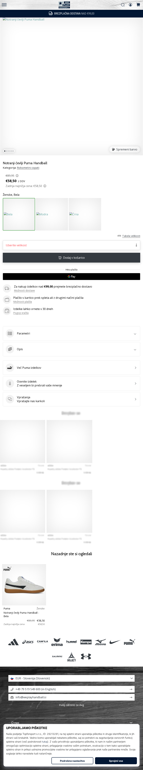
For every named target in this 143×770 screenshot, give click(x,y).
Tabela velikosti (131, 236)
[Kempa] (86, 642)
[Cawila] (42, 642)
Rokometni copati (28, 167)
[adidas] (13, 642)
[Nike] (115, 642)
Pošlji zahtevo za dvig (71, 705)
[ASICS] (28, 642)
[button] (71, 333)
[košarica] (138, 5)
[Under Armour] (86, 656)
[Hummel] (71, 642)
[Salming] (57, 656)
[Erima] (57, 642)
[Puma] (129, 642)
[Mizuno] (100, 642)
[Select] (71, 656)
